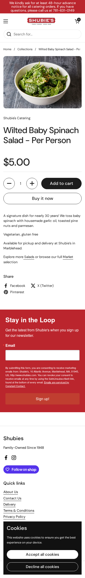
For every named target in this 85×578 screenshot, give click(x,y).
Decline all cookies (42, 566)
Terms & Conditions (18, 510)
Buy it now (42, 198)
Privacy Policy (14, 516)
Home (7, 49)
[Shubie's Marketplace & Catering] (41, 21)
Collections (24, 49)
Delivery (9, 504)
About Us (10, 492)
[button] (77, 21)
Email (10, 345)
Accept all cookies (42, 554)
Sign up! (42, 398)
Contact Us (12, 498)
